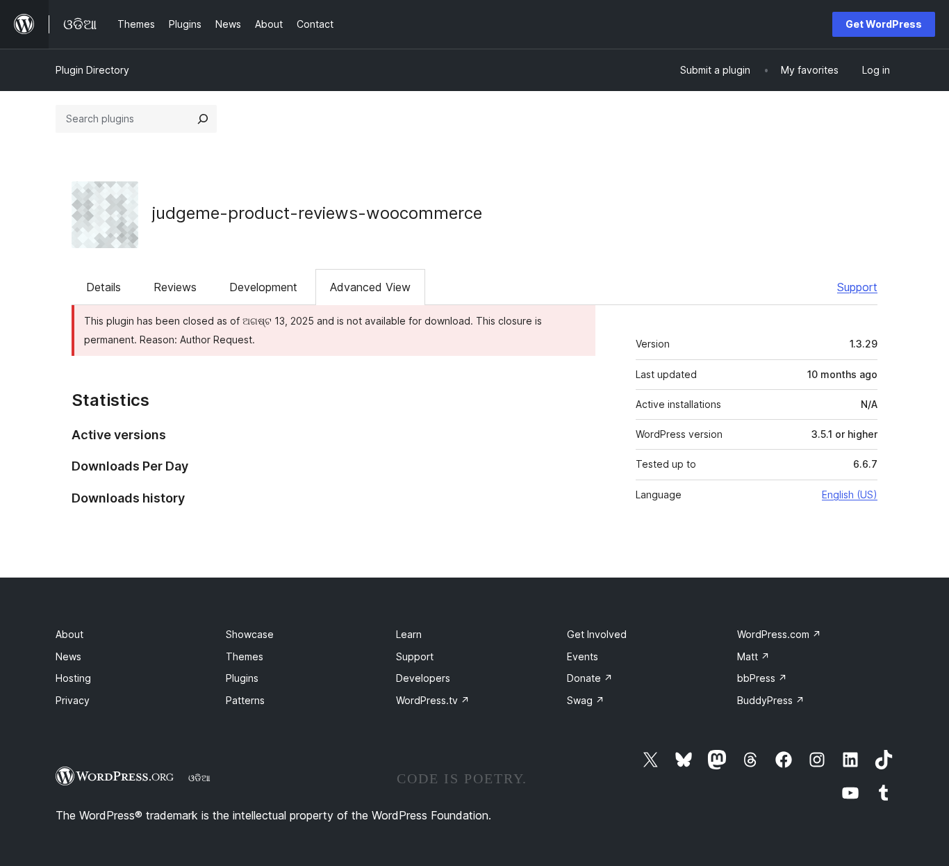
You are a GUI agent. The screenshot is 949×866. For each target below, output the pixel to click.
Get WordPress (883, 24)
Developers (423, 678)
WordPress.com (779, 634)
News (68, 656)
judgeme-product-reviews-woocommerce (317, 213)
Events (582, 656)
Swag (585, 700)
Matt (753, 656)
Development (263, 287)
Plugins (242, 678)
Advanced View (370, 287)
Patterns (245, 700)
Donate (590, 678)
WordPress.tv (433, 700)
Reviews (175, 287)
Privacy (73, 700)
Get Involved (597, 634)
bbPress (762, 678)
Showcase (250, 634)
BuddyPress (770, 700)
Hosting (73, 678)
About (69, 634)
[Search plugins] (203, 119)
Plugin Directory (92, 70)
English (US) (849, 494)
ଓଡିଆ (199, 777)
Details (103, 287)
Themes (244, 656)
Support (857, 287)
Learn (409, 634)
